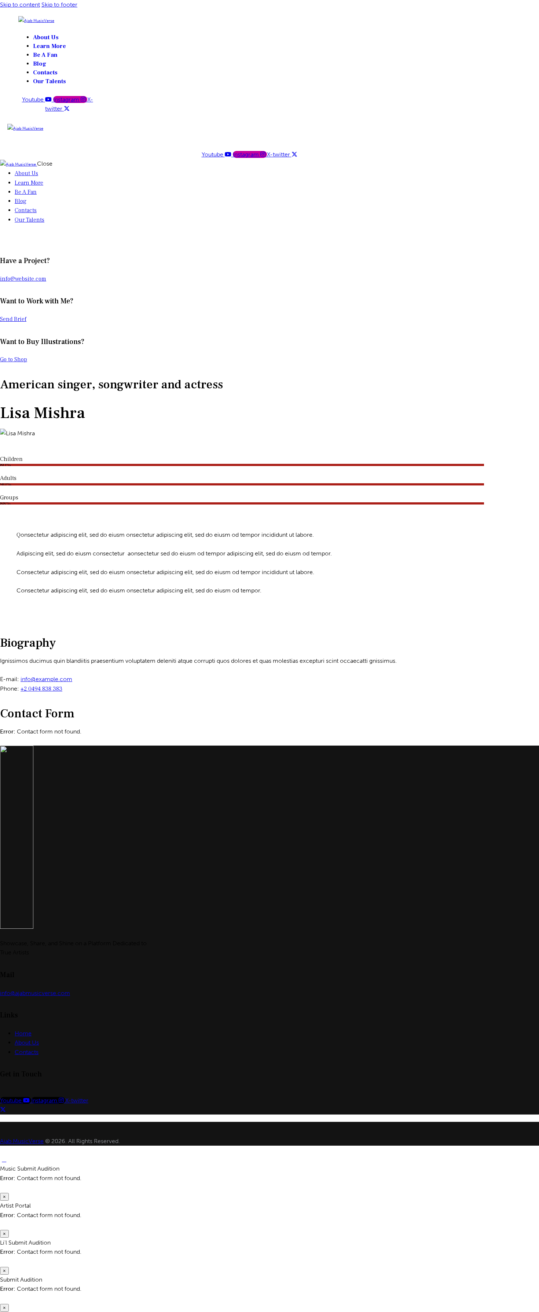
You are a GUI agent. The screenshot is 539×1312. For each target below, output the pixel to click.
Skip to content (20, 4)
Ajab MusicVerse (22, 1141)
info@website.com (23, 278)
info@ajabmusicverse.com (35, 993)
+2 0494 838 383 (41, 688)
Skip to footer (59, 4)
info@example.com (46, 679)
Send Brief (13, 319)
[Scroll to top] (4, 1159)
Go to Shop (13, 359)
